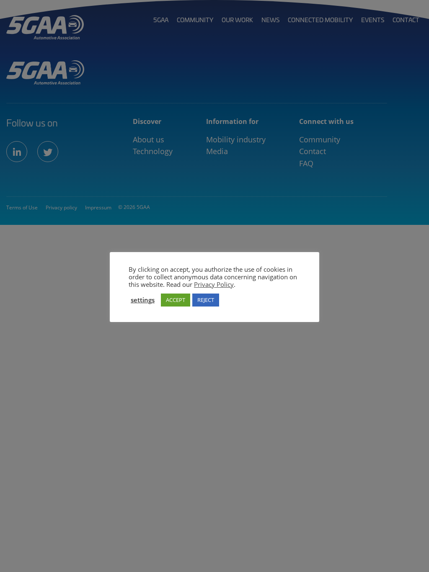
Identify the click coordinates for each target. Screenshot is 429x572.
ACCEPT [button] (175, 300)
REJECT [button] (205, 300)
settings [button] (143, 300)
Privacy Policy (214, 284)
